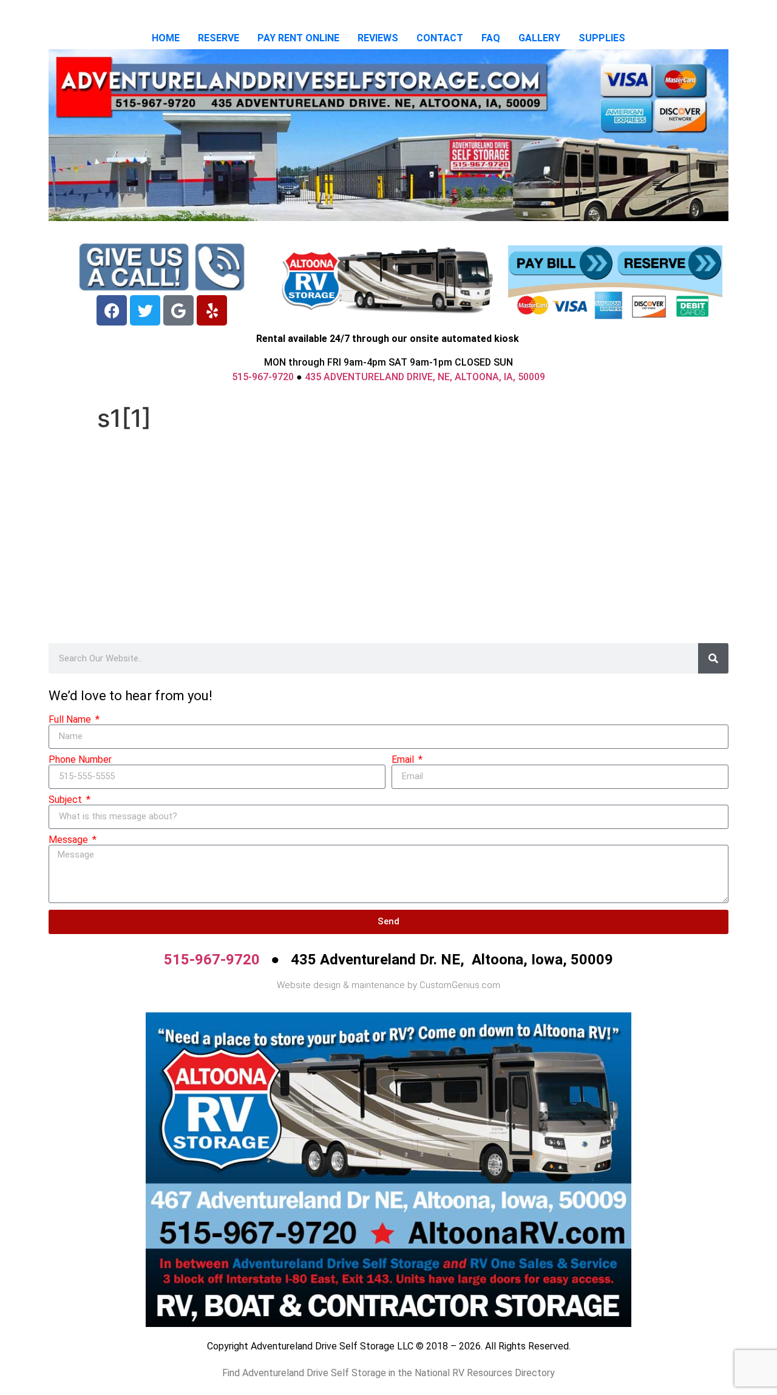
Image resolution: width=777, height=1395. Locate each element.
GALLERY (539, 38)
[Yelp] (212, 310)
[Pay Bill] (561, 263)
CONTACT (439, 38)
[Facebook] (112, 310)
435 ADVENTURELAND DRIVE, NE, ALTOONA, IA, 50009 (425, 377)
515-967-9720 (263, 377)
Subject (66, 800)
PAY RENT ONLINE (298, 38)
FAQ (490, 38)
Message (69, 840)
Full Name (71, 720)
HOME (166, 38)
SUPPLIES (602, 38)
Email (404, 760)
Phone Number (80, 760)
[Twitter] (145, 310)
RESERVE (218, 38)
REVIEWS (378, 38)
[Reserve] (669, 263)
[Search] (713, 658)
